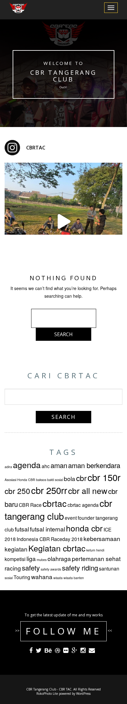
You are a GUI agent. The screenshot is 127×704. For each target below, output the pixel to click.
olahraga (59, 558)
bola (69, 478)
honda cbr (84, 528)
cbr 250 (17, 490)
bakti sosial (55, 479)
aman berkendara (94, 465)
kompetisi (15, 558)
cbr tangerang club (58, 509)
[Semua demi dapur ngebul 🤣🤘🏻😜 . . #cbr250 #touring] (63, 221)
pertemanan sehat (96, 558)
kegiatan (16, 549)
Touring (22, 577)
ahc (46, 466)
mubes (42, 559)
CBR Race (30, 504)
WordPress (83, 693)
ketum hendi (95, 550)
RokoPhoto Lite (47, 693)
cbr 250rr (49, 489)
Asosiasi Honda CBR (20, 479)
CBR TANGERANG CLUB (63, 75)
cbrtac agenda (83, 504)
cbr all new (87, 490)
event (71, 517)
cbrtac (55, 503)
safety (31, 567)
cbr (81, 477)
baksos (41, 479)
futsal (22, 529)
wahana (41, 576)
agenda (27, 465)
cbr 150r (104, 477)
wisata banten (73, 577)
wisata (58, 577)
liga (31, 558)
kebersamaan (102, 538)
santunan (109, 568)
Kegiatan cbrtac (56, 548)
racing (13, 568)
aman (59, 465)
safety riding (80, 567)
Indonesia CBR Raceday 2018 (50, 538)
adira (8, 466)
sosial (9, 577)
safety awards (51, 569)
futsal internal (47, 529)
